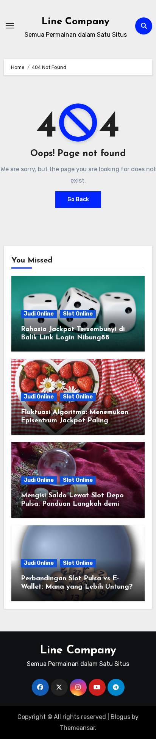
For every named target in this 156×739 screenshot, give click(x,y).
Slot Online (78, 314)
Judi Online (39, 314)
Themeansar (77, 727)
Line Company (75, 22)
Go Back (78, 199)
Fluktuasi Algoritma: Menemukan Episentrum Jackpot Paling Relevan (74, 420)
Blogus (120, 716)
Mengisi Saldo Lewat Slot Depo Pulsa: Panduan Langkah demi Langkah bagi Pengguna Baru (72, 504)
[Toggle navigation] (10, 25)
